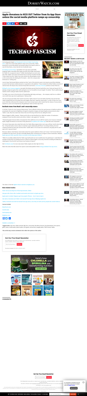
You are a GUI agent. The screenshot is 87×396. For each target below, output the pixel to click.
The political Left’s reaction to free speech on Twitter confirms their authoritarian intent (77, 155)
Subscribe (73, 394)
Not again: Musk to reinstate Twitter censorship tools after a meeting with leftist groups (76, 141)
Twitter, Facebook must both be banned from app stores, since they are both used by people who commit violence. (31, 201)
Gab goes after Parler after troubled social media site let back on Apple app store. (23, 193)
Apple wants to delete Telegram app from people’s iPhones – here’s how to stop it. (23, 196)
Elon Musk (37, 225)
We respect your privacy (36, 383)
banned (21, 225)
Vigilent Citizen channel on (24, 184)
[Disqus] (32, 318)
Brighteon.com (6, 215)
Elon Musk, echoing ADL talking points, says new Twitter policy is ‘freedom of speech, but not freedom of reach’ (77, 78)
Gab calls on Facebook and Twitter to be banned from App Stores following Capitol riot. (24, 199)
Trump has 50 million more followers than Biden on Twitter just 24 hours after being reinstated (76, 92)
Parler (7, 227)
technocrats (33, 227)
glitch (3, 227)
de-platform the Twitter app (38, 121)
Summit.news (5, 209)
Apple (17, 225)
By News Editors (77, 81)
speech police (19, 227)
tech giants (26, 227)
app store (12, 225)
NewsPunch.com (6, 207)
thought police (40, 227)
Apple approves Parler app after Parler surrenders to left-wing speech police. (21, 135)
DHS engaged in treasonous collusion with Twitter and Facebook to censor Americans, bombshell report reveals (76, 178)
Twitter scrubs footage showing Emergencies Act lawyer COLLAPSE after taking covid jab (76, 106)
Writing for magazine (11, 88)
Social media (12, 227)
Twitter (53, 227)
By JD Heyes (76, 74)
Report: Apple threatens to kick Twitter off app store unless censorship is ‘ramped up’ (77, 85)
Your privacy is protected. (9, 248)
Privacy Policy (43, 391)
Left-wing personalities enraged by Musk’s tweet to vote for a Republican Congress (77, 119)
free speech (57, 225)
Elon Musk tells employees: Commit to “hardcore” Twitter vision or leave (76, 100)
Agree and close (74, 388)
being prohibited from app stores (48, 146)
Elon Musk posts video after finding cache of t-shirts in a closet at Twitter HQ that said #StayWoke (76, 70)
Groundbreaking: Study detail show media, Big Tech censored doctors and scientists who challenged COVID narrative (76, 162)
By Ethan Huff (77, 129)
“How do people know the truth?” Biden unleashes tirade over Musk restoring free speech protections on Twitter (77, 148)
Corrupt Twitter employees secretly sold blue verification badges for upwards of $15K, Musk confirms (76, 134)
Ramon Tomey (13, 20)
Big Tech (26, 225)
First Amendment (49, 225)
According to (9, 69)
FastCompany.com (6, 212)
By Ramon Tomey (77, 66)
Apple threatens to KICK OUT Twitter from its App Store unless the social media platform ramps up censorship (77, 63)
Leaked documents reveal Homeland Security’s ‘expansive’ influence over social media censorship (77, 170)
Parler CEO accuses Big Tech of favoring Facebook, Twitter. (17, 190)
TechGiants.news (9, 144)
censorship (31, 225)
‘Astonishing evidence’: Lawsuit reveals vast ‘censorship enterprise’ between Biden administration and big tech (76, 201)
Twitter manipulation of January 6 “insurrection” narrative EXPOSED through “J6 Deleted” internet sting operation (77, 193)
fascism (42, 225)
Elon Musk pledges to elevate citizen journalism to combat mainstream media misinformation (77, 113)
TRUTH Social (47, 227)
